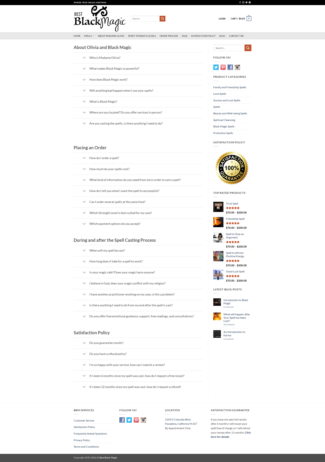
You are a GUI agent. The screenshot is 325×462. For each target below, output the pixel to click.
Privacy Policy (82, 440)
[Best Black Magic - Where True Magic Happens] (100, 19)
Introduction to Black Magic (235, 301)
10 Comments (232, 324)
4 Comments (233, 307)
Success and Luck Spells (226, 100)
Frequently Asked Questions (90, 433)
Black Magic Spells (223, 126)
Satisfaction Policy (203, 36)
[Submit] (162, 19)
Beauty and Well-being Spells (230, 113)
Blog (222, 36)
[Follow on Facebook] (240, 2)
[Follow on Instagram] (243, 2)
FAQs (184, 36)
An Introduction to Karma (234, 333)
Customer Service (84, 420)
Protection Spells (223, 133)
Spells (88, 36)
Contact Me (236, 36)
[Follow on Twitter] (246, 2)
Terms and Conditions (86, 446)
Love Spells (219, 93)
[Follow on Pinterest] (250, 2)
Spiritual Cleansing (224, 119)
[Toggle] (84, 58)
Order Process (169, 36)
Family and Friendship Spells (229, 87)
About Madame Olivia (111, 36)
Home (77, 36)
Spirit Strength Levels (142, 36)
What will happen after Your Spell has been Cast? (236, 317)
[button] (222, 19)
